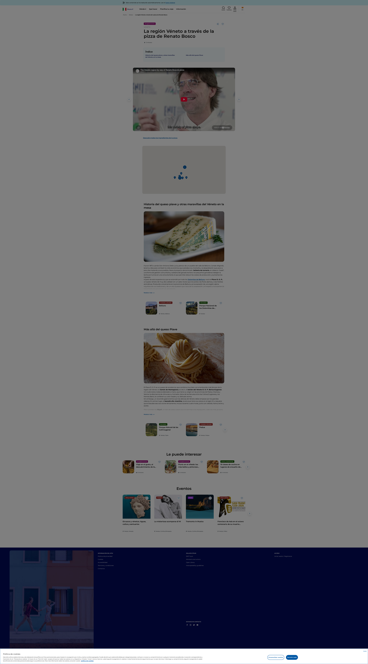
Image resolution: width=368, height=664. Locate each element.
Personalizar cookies (276, 657)
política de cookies (87, 661)
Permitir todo (292, 657)
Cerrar (365, 651)
